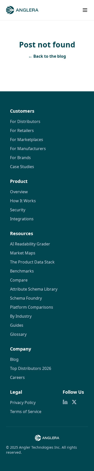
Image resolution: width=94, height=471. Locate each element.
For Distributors (25, 121)
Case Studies (22, 166)
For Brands (20, 157)
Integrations (22, 219)
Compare (19, 280)
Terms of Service (25, 411)
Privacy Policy (23, 402)
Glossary (18, 334)
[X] (74, 402)
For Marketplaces (26, 139)
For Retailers (22, 130)
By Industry (21, 316)
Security (17, 210)
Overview (19, 191)
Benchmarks (22, 271)
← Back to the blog (47, 56)
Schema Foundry (26, 298)
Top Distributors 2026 (30, 368)
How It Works (23, 201)
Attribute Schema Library (33, 289)
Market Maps (22, 253)
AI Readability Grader (30, 244)
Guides (16, 325)
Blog (14, 359)
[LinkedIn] (65, 402)
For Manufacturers (28, 148)
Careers (17, 377)
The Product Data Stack (32, 262)
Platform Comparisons (31, 307)
